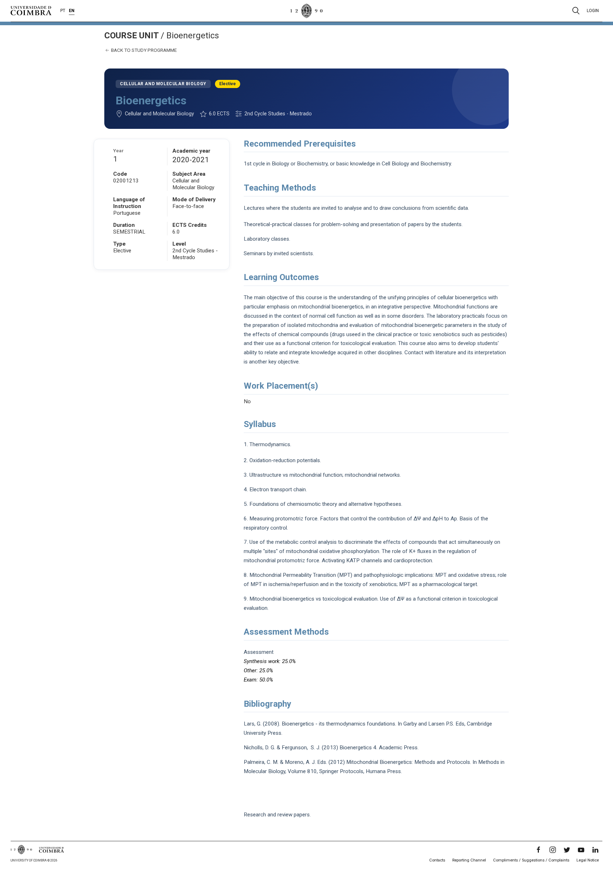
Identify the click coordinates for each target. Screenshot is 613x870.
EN (71, 10)
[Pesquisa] (576, 11)
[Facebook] (538, 849)
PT (62, 10)
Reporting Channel (469, 860)
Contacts (437, 860)
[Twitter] (567, 849)
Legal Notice (587, 860)
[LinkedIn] (595, 849)
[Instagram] (553, 849)
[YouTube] (581, 849)
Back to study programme (143, 50)
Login (593, 11)
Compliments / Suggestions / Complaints (531, 860)
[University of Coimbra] (31, 10)
